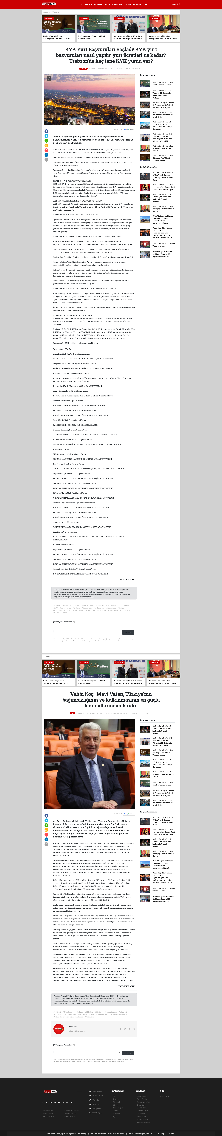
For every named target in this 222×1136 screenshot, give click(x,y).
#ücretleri (100, 605)
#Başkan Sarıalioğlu (86, 1014)
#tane (126, 605)
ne (67, 152)
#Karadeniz (111, 608)
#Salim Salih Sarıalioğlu (63, 1017)
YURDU (84, 315)
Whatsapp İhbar (70, 1113)
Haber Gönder (69, 1116)
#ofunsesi (123, 1012)
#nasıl (77, 605)
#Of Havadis (78, 610)
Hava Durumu (142, 1096)
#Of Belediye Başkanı (118, 1014)
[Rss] (64, 1102)
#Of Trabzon (101, 610)
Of (82, 4)
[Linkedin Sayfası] (60, 1102)
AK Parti (57, 843)
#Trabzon (76, 608)
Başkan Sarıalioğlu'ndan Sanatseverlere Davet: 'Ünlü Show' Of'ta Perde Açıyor (164, 187)
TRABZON (58, 181)
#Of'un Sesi (57, 610)
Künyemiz (96, 1108)
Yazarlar (96, 1100)
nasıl (123, 149)
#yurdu (62, 608)
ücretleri (62, 152)
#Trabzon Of (113, 610)
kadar (71, 152)
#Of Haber (89, 1012)
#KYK (55, 608)
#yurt (92, 605)
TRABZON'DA (59, 315)
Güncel (128, 4)
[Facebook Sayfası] (43, 1102)
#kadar (114, 605)
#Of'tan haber (125, 610)
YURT (70, 181)
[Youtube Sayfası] (56, 1102)
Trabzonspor (117, 4)
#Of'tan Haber (70, 1014)
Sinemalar (141, 1114)
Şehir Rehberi (142, 1119)
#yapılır (84, 605)
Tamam (171, 1134)
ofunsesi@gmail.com (77, 1031)
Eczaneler (141, 1105)
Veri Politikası (49, 1116)
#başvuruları (67, 605)
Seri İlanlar (141, 1116)
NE (93, 201)
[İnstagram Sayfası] (52, 1102)
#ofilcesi (67, 610)
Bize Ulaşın (97, 1113)
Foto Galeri (97, 1091)
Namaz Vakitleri (143, 1102)
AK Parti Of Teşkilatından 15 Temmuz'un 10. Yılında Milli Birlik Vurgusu (163, 105)
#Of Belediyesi (102, 1014)
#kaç (120, 605)
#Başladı (56, 605)
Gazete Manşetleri (144, 1122)
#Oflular (98, 1012)
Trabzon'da (58, 318)
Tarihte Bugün (142, 1111)
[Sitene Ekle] (72, 1102)
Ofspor (107, 4)
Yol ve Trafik (142, 1099)
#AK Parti (79, 1017)
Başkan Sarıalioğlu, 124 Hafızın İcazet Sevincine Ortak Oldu (163, 114)
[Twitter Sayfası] (47, 1102)
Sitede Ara (164, 1096)
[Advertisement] (31, 44)
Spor (145, 4)
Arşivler (96, 1104)
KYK (86, 149)
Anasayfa (46, 12)
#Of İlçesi (121, 608)
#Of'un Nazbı (90, 610)
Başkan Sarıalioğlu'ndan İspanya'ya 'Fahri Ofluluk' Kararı (163, 148)
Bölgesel (98, 4)
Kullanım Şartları (71, 1110)
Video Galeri (97, 1096)
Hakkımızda (48, 1110)
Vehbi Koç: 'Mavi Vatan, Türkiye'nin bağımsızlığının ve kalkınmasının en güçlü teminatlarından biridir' (163, 233)
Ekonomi (137, 4)
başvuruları (98, 149)
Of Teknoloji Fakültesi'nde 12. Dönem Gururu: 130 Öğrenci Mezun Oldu (163, 254)
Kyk (64, 354)
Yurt (55, 152)
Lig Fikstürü (141, 1108)
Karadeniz (70, 363)
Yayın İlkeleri (48, 1113)
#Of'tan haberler (60, 613)
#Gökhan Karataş (110, 1012)
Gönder (128, 632)
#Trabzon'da (87, 608)
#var (69, 608)
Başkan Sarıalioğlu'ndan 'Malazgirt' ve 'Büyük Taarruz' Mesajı (163, 157)
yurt (91, 149)
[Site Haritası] (68, 1102)
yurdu (80, 318)
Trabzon (88, 4)
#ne (107, 605)
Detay (161, 1134)
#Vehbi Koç (89, 1017)
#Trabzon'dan (99, 608)
